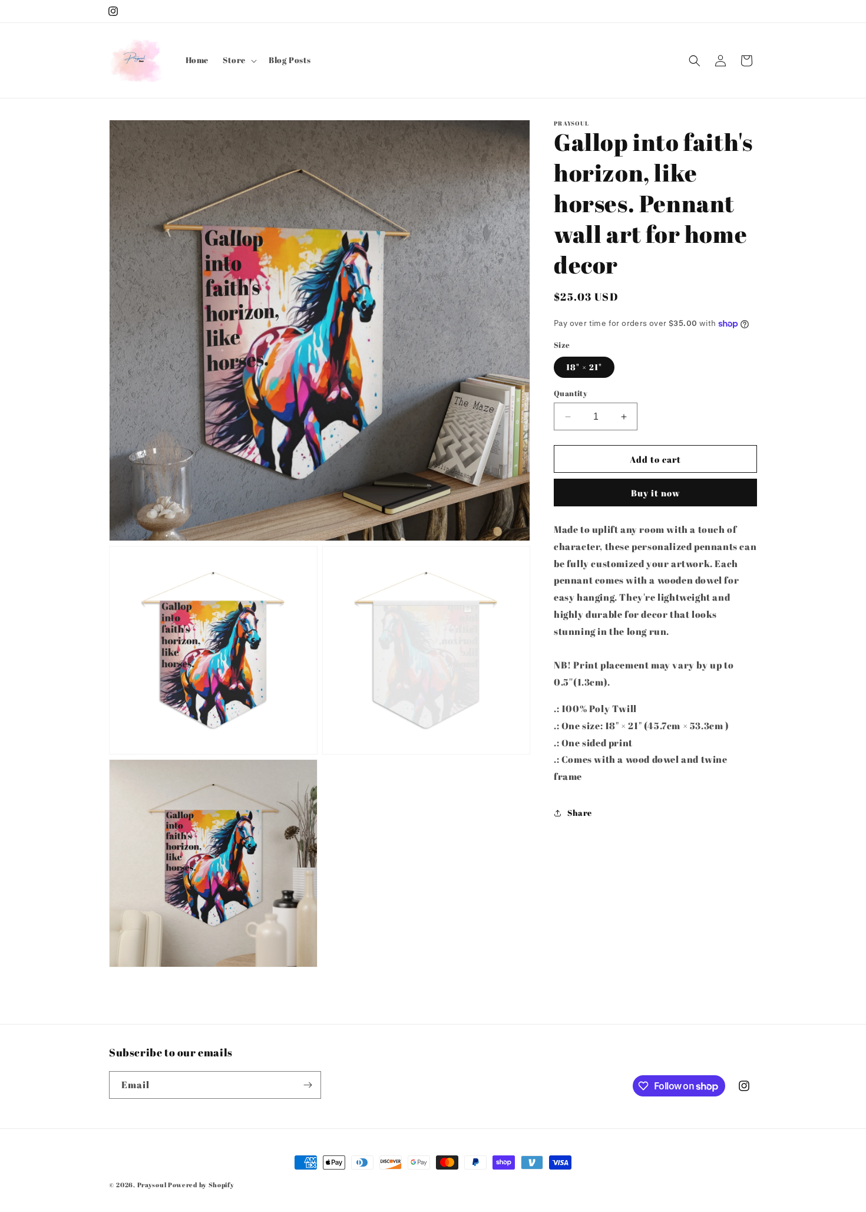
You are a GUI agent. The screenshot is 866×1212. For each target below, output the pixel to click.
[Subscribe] (307, 1085)
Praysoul (152, 1184)
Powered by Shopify (201, 1184)
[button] (239, 60)
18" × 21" (584, 367)
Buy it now (655, 493)
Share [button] (579, 813)
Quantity (570, 393)
